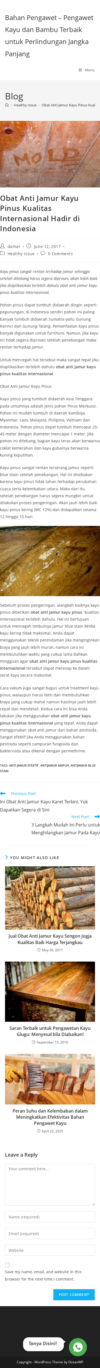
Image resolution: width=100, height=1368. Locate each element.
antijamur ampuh (54, 765)
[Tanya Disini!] (77, 1347)
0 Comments (60, 253)
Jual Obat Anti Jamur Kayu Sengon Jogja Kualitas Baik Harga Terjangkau (50, 939)
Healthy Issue (21, 253)
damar (14, 246)
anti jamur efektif (24, 765)
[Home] (7, 105)
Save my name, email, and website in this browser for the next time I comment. (43, 1275)
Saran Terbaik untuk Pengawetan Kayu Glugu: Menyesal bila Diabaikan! (50, 1031)
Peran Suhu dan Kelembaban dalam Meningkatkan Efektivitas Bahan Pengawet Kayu (50, 1117)
